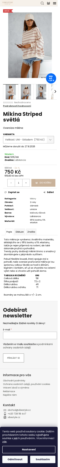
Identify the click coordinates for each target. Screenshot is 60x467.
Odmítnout (15, 459)
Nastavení (29, 449)
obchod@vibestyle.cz (19, 410)
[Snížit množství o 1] (11, 183)
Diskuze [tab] (20, 231)
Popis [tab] (9, 231)
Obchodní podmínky (14, 380)
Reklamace (9, 391)
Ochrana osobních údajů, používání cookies (26, 384)
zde (4, 441)
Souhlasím (43, 459)
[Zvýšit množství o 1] (26, 183)
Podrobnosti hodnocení (17, 106)
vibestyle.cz (14, 417)
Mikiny (33, 198)
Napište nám (10, 394)
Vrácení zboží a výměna (16, 387)
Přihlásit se (13, 357)
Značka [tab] (31, 231)
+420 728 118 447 (17, 413)
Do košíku (45, 182)
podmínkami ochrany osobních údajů (28, 346)
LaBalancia (20, 160)
